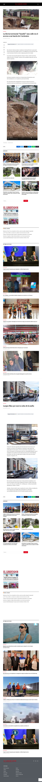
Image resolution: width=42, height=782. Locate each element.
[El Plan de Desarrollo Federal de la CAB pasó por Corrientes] (21, 335)
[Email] (4, 50)
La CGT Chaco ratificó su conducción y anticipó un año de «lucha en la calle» (16, 232)
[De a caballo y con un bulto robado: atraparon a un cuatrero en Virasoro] (21, 282)
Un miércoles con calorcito (8, 178)
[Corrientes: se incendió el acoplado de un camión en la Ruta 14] (21, 713)
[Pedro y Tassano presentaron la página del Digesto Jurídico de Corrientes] (11, 158)
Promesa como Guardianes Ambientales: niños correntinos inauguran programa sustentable (30, 193)
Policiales (5, 293)
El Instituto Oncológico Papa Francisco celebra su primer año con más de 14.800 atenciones (11, 193)
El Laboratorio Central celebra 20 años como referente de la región (30, 164)
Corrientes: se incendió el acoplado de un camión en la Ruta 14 (16, 725)
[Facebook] (4, 45)
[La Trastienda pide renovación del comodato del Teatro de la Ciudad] (30, 172)
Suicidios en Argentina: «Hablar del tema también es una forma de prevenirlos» (16, 600)
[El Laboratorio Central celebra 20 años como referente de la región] (30, 158)
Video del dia (10, 142)
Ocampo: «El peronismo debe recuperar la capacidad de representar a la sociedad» (17, 234)
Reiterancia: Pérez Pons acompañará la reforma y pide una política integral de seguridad (18, 231)
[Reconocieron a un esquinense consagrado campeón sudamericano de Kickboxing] (21, 660)
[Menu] (4, 4)
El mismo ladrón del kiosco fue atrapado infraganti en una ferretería (17, 373)
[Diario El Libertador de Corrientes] (21, 4)
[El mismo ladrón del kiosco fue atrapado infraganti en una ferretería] (21, 361)
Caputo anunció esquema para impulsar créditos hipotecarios (16, 269)
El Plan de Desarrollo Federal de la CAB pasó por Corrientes (15, 347)
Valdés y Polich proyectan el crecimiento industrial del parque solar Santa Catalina (11, 515)
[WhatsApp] (4, 54)
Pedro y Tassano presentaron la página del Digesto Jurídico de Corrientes (11, 164)
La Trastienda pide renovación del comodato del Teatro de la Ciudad (29, 178)
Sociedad (4, 31)
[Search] (37, 4)
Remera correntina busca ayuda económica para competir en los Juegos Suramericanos (18, 647)
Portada (4, 7)
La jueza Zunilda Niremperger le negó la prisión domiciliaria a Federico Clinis (16, 237)
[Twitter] (4, 47)
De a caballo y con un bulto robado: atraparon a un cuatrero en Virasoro (17, 295)
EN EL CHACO (7, 228)
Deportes (4, 346)
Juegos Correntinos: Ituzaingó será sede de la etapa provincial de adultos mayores (20, 321)
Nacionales (5, 267)
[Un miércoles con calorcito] (11, 172)
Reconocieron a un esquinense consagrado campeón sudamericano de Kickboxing (20, 673)
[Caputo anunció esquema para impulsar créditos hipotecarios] (21, 256)
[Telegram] (4, 52)
